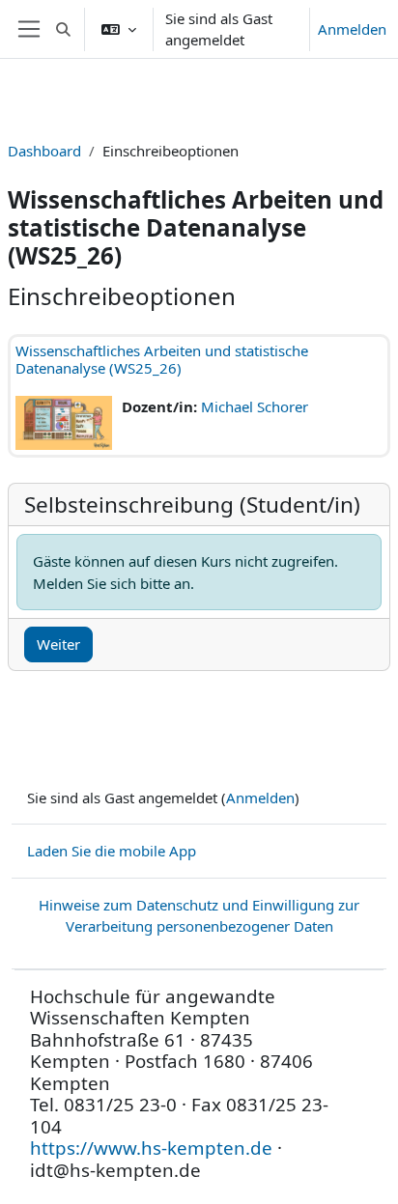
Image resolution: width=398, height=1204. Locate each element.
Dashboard (44, 150)
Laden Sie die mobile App (111, 850)
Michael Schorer (254, 406)
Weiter (58, 644)
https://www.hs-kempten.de (151, 1147)
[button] (63, 29)
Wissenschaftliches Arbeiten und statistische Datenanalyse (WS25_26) (161, 359)
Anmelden (352, 29)
